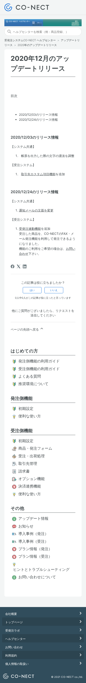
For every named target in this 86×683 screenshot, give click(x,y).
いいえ (54, 290)
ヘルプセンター (15, 639)
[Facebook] (12, 266)
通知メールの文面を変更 (36, 210)
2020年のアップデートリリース (37, 45)
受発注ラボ (12, 630)
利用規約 (11, 655)
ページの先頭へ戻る (25, 329)
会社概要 (11, 614)
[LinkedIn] (25, 266)
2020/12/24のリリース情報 (38, 120)
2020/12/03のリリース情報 (38, 115)
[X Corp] (18, 266)
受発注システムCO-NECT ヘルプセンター (30, 40)
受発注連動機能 (30, 229)
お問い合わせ (14, 647)
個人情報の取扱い (17, 664)
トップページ (14, 622)
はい (32, 290)
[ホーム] (26, 7)
